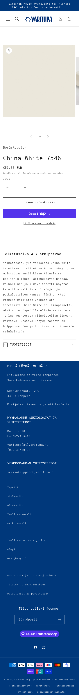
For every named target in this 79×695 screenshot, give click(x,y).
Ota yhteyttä (16, 558)
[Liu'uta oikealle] (48, 136)
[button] (8, 18)
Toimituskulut (31, 173)
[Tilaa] (59, 619)
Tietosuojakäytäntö (20, 686)
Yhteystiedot (25, 692)
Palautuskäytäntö (65, 680)
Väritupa (19, 680)
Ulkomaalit (15, 505)
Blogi (11, 549)
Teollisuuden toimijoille (26, 540)
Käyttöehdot (43, 686)
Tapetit (13, 487)
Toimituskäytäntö (64, 686)
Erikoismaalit (17, 523)
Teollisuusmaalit (20, 514)
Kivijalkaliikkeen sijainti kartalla (38, 404)
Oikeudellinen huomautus (51, 692)
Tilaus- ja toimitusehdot (26, 584)
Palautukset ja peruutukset (28, 593)
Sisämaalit (15, 496)
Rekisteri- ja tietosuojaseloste (32, 575)
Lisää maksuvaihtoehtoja (39, 223)
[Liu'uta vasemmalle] (31, 136)
